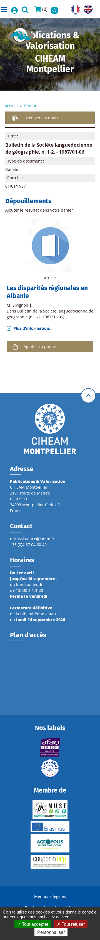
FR (73, 7)
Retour (30, 105)
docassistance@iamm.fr (32, 538)
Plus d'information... (32, 328)
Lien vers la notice (42, 117)
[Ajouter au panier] (15, 346)
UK (86, 7)
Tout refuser (73, 924)
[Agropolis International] (50, 843)
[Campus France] (50, 768)
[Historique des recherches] (54, 9)
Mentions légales (50, 896)
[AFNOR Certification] (50, 747)
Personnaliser (51, 932)
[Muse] (50, 809)
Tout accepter (34, 924)
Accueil (11, 105)
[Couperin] (50, 862)
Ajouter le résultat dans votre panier (39, 210)
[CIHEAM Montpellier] (50, 428)
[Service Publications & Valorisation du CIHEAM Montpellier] (20, 34)
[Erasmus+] (50, 826)
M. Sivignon (17, 305)
